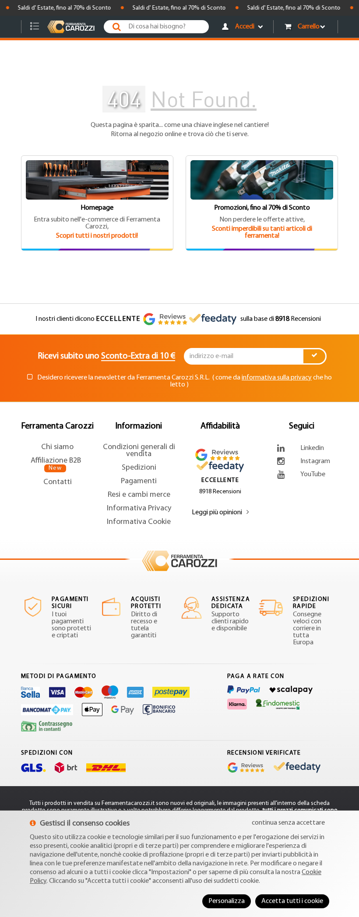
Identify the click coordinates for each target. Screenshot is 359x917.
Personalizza (226, 901)
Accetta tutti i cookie (292, 901)
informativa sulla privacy (277, 377)
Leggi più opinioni (217, 512)
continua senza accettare (288, 822)
